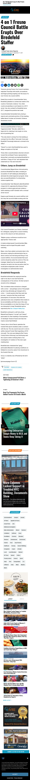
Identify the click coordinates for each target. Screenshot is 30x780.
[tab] (10, 599)
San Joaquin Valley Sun (17, 308)
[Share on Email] (15, 85)
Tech (5, 693)
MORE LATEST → (7, 700)
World (5, 658)
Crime (5, 670)
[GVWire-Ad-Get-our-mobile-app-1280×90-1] (15, 124)
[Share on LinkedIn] (8, 85)
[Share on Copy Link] (21, 85)
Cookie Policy (10, 778)
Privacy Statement (18, 778)
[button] (27, 758)
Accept (15, 774)
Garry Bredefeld (7, 370)
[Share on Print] (12, 85)
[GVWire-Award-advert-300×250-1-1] (15, 726)
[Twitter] (13, 54)
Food (17, 4)
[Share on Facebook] (2, 85)
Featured (6, 367)
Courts (5, 621)
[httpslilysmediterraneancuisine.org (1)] (16, 596)
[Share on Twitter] (5, 85)
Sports (5, 427)
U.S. (4, 479)
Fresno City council (16, 367)
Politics (5, 17)
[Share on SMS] (18, 85)
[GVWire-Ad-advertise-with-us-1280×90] (15, 78)
